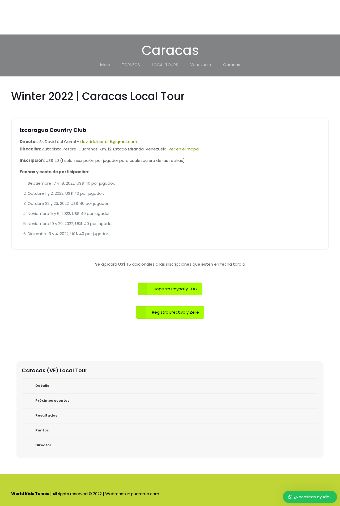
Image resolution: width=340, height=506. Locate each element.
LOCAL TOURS (165, 64)
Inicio (105, 64)
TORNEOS (131, 64)
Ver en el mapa (183, 149)
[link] (170, 385)
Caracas (231, 64)
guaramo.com (145, 493)
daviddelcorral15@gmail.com (108, 141)
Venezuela (200, 64)
